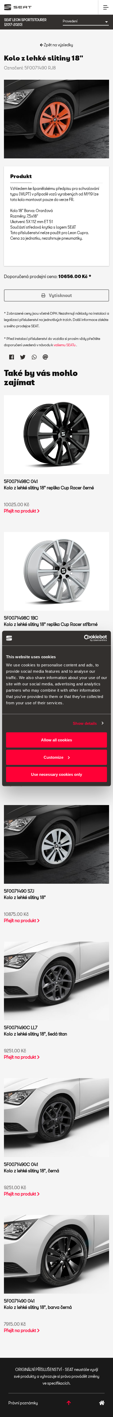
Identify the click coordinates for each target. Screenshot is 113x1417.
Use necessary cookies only (56, 774)
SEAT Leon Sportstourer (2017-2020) (25, 22)
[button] (56, 295)
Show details (85, 723)
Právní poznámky (23, 1403)
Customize (53, 757)
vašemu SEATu (65, 345)
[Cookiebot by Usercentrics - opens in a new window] (84, 638)
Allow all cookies (56, 740)
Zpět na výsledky (58, 45)
